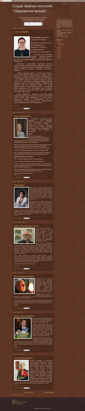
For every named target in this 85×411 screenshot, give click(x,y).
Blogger (49, 408)
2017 (58, 57)
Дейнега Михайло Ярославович (26, 225)
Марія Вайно (19, 185)
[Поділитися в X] (26, 108)
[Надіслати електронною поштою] (24, 108)
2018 (58, 56)
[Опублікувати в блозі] (25, 108)
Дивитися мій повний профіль (18, 403)
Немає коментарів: (18, 108)
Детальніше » (16, 105)
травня (59, 43)
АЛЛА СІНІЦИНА (21, 31)
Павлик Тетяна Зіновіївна (24, 315)
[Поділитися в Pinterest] (29, 108)
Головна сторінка (28, 392)
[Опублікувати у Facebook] (27, 108)
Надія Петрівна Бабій (22, 116)
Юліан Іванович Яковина (24, 276)
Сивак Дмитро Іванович (23, 358)
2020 (58, 52)
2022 (58, 49)
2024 (58, 47)
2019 (58, 54)
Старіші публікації (49, 392)
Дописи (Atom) (21, 394)
